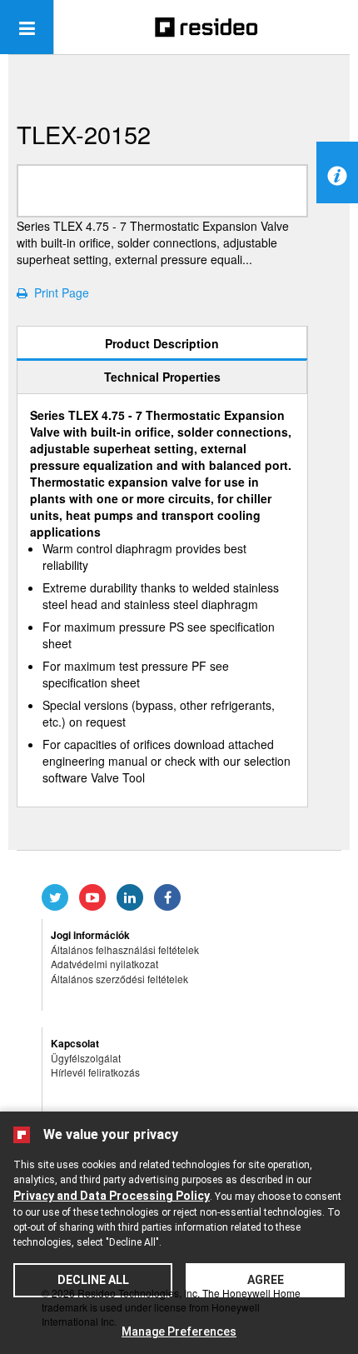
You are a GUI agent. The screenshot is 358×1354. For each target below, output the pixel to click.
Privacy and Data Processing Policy (111, 1195)
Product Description (162, 343)
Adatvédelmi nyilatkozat (104, 964)
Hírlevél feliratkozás (95, 1072)
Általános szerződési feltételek (119, 979)
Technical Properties (162, 376)
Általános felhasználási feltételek (125, 949)
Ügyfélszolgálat (86, 1058)
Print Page (58, 292)
